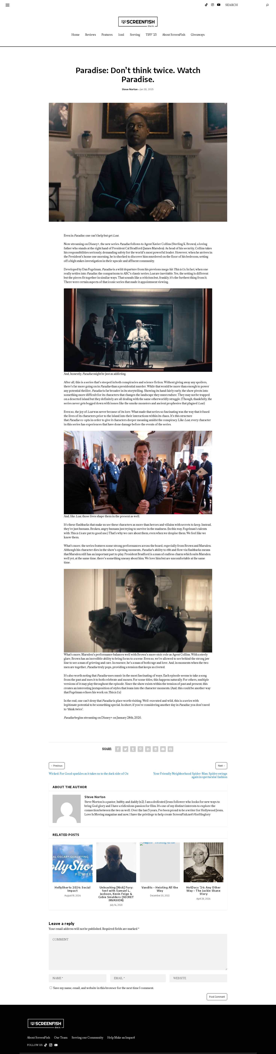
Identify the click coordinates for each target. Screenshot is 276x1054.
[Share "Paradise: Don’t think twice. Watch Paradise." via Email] (163, 749)
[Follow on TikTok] (45, 1045)
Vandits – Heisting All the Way (160, 889)
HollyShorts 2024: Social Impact (72, 889)
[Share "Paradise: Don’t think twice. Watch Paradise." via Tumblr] (133, 749)
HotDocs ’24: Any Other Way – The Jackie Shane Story (203, 890)
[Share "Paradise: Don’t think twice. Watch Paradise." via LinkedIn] (148, 749)
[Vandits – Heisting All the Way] (160, 862)
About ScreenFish (173, 34)
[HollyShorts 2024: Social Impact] (73, 862)
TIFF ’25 (151, 34)
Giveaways (198, 34)
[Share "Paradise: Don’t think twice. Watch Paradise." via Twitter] (125, 749)
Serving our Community (87, 1037)
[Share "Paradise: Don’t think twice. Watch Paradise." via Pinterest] (140, 749)
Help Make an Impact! (121, 1037)
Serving (135, 34)
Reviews (90, 34)
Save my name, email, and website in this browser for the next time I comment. (103, 988)
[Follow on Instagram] (50, 1045)
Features (107, 34)
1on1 (121, 34)
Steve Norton (130, 89)
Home (76, 34)
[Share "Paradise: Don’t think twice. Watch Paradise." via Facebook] (118, 749)
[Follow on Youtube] (55, 1045)
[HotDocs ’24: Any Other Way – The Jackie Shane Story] (204, 862)
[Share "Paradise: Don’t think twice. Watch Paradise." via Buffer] (155, 749)
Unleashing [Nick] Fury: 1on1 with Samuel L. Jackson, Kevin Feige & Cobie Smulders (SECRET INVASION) (116, 894)
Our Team (60, 1037)
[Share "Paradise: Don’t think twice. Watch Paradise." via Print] (170, 749)
